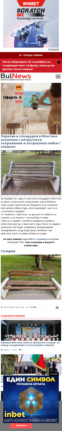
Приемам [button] (21, 425)
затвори (54, 374)
